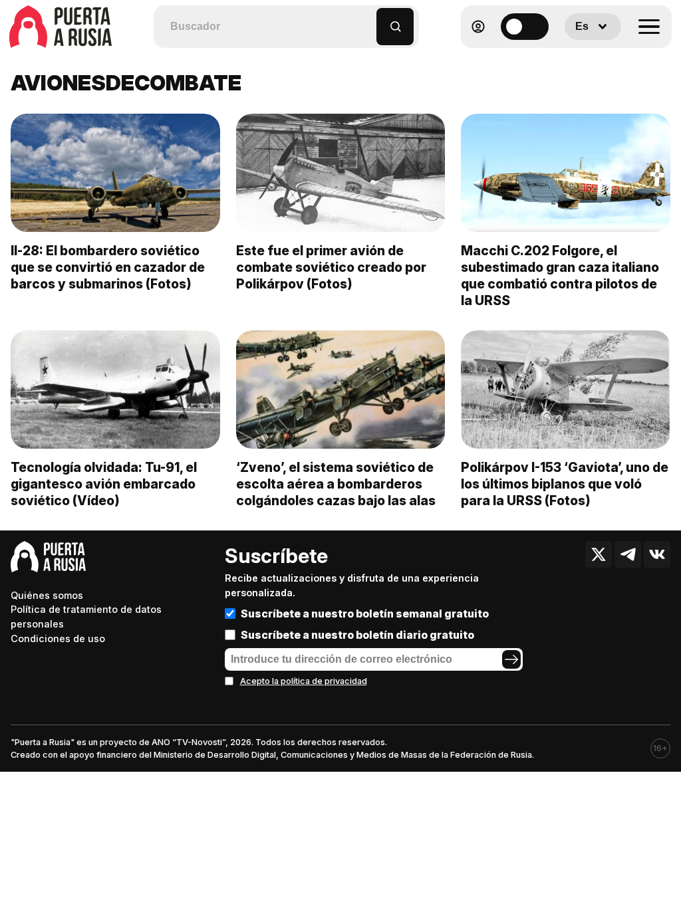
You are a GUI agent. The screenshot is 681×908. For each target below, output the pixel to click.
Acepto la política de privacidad (303, 681)
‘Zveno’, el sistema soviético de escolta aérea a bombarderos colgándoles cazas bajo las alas (336, 484)
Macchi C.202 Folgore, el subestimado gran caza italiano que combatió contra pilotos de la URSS (560, 275)
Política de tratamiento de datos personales (86, 616)
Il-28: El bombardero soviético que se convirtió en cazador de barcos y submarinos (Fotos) (108, 267)
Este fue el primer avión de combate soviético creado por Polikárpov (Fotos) (331, 267)
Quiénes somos (47, 595)
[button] (366, 20)
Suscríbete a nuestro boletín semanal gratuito (365, 613)
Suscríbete (276, 556)
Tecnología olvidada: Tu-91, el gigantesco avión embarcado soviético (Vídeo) (104, 484)
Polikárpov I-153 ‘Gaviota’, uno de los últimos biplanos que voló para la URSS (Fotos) (564, 484)
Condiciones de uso (58, 638)
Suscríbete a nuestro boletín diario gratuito (357, 634)
